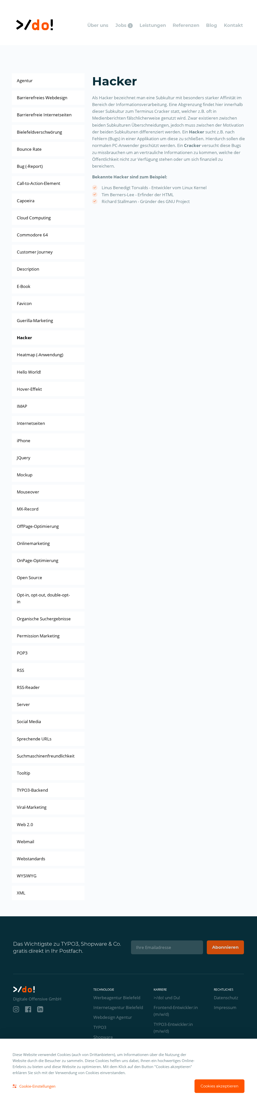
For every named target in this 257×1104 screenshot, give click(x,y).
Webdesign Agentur (112, 1017)
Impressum (225, 1007)
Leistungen (153, 25)
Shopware (103, 1037)
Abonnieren (225, 947)
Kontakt (233, 25)
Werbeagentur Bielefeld (116, 997)
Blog (211, 25)
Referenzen (186, 25)
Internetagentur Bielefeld (118, 1007)
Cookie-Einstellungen (37, 1086)
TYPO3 (99, 1027)
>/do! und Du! (167, 997)
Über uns (97, 25)
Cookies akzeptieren (219, 1086)
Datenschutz (226, 997)
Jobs (123, 25)
